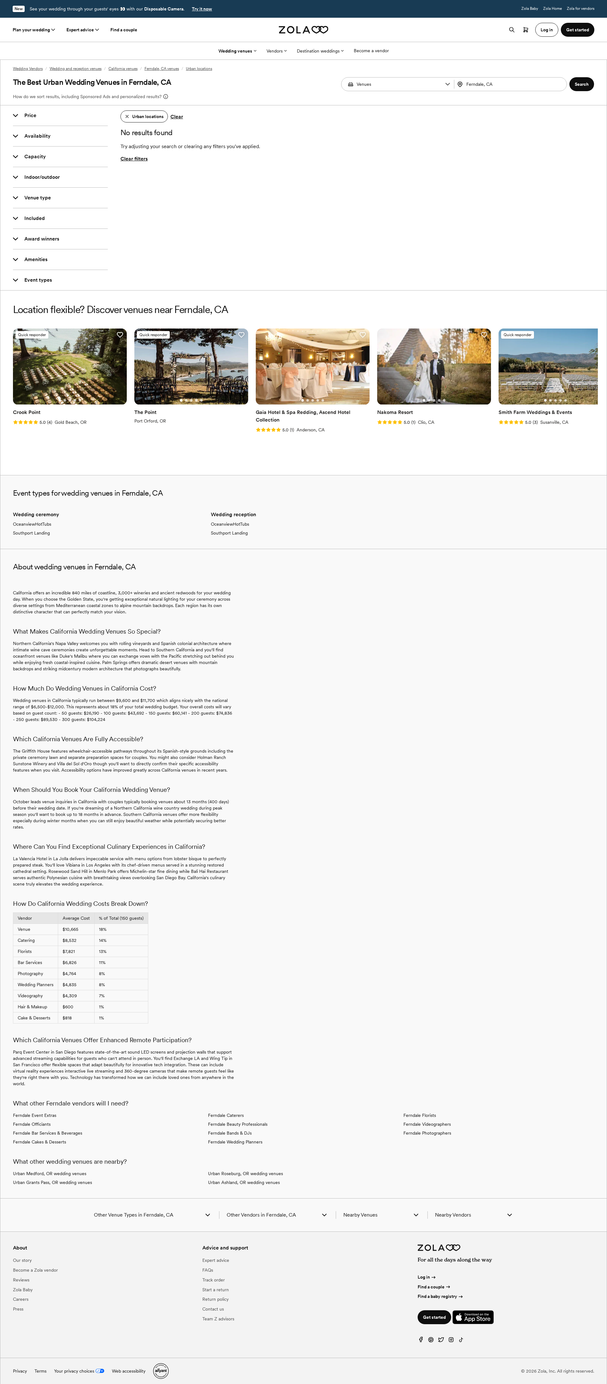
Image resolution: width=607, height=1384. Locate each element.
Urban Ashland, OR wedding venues (244, 1182)
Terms (40, 1371)
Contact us (213, 1309)
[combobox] (511, 84)
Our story (22, 1260)
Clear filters (134, 159)
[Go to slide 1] (59, 400)
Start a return (215, 1289)
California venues (123, 68)
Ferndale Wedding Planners (235, 1141)
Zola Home (552, 8)
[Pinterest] (431, 1341)
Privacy (20, 1371)
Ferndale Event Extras (34, 1115)
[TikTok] (461, 1341)
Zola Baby (529, 8)
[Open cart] (526, 30)
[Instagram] (451, 1341)
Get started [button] (577, 29)
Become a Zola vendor (35, 1270)
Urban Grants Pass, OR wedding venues (52, 1182)
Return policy (215, 1299)
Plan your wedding (31, 29)
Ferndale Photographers (427, 1133)
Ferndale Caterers (226, 1115)
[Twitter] (441, 1341)
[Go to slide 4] (74, 400)
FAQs (207, 1270)
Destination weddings (318, 50)
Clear (176, 117)
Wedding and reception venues (75, 68)
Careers (20, 1299)
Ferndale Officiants (32, 1124)
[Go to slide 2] (64, 400)
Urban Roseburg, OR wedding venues (245, 1173)
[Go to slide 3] (69, 400)
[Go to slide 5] (80, 400)
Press (18, 1309)
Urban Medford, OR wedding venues (49, 1173)
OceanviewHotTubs (32, 524)
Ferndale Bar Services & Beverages (47, 1133)
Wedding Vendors (28, 68)
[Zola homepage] (303, 30)
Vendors (275, 50)
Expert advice (80, 29)
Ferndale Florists (419, 1115)
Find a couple (123, 29)
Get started (434, 1317)
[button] (447, 84)
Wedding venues (235, 50)
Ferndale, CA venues (161, 68)
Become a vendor (371, 50)
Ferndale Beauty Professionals (237, 1124)
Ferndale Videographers (427, 1124)
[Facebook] (421, 1341)
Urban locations (199, 68)
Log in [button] (547, 29)
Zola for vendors (580, 8)
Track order (213, 1279)
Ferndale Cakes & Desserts (39, 1141)
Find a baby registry (437, 1296)
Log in (424, 1277)
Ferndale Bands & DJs (230, 1133)
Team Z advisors (218, 1318)
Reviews (21, 1279)
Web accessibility (128, 1371)
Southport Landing (31, 532)
